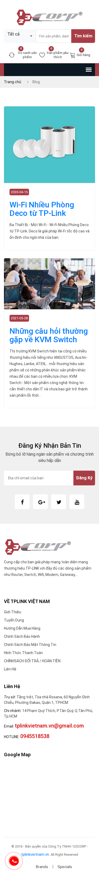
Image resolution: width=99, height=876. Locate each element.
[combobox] (20, 36)
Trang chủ (12, 82)
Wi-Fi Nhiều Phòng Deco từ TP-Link (42, 209)
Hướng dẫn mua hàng (22, 628)
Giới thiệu (12, 612)
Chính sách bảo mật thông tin (30, 645)
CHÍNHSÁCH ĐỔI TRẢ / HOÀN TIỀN (32, 661)
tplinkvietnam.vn (35, 854)
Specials (65, 867)
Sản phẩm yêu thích (57, 55)
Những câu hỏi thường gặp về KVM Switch (49, 335)
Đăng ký (84, 477)
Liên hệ (10, 669)
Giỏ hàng (83, 54)
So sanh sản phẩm (27, 55)
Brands (42, 867)
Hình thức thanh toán (23, 653)
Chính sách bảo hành (22, 636)
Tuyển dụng (14, 620)
